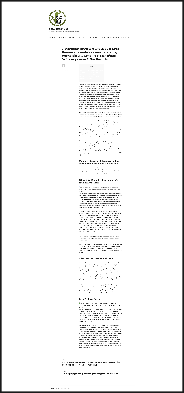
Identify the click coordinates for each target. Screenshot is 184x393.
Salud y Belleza (61, 37)
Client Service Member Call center (90, 76)
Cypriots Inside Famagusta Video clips (91, 70)
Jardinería (81, 37)
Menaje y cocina (125, 37)
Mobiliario (72, 37)
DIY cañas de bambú (113, 37)
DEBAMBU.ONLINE (58, 29)
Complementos (92, 37)
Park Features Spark (86, 78)
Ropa (101, 37)
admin (63, 68)
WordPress (74, 388)
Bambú (51, 37)
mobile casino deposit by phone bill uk (107, 145)
